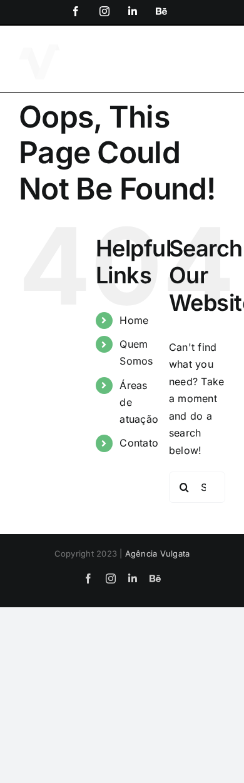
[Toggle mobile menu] (218, 52)
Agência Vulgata (157, 553)
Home (133, 320)
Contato (138, 443)
